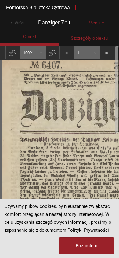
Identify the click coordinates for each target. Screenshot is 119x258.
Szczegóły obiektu (89, 38)
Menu (94, 23)
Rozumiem (86, 246)
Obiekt (29, 36)
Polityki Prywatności (88, 230)
